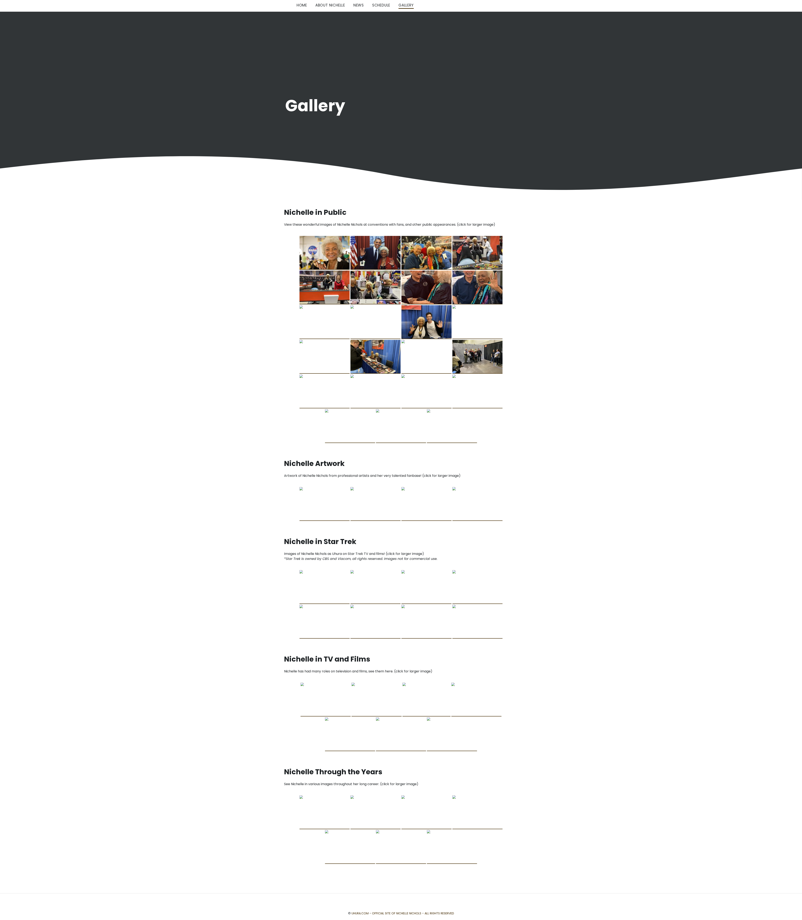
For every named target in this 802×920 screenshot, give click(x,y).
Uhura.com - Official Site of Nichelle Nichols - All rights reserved (403, 913)
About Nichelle (330, 5)
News (358, 5)
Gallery (406, 5)
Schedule (381, 5)
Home (302, 5)
